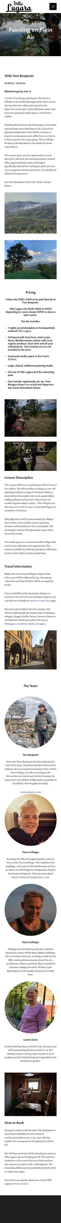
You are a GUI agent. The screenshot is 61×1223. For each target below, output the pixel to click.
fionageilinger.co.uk (38, 877)
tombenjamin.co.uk (30, 792)
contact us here (20, 1183)
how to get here (42, 600)
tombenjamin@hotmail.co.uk (20, 1137)
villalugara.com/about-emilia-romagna (25, 623)
